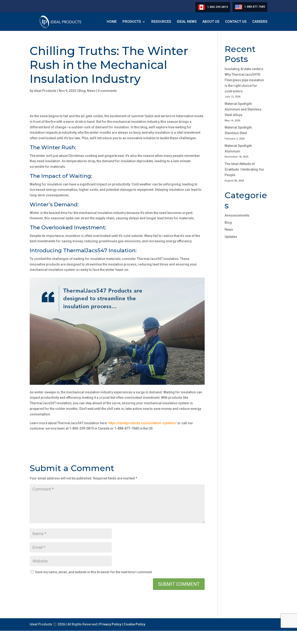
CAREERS (259, 22)
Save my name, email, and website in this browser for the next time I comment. (94, 572)
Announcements (237, 215)
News (91, 91)
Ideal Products (45, 91)
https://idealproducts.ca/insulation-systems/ (142, 423)
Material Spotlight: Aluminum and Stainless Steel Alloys (243, 109)
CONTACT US (235, 22)
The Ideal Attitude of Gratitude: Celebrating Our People (244, 169)
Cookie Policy (134, 624)
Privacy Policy (110, 624)
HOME (112, 22)
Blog (82, 91)
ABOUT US (210, 22)
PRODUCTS (132, 22)
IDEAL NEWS (187, 22)
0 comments (107, 91)
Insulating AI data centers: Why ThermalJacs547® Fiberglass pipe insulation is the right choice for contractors (244, 80)
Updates (231, 237)
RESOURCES (161, 22)
